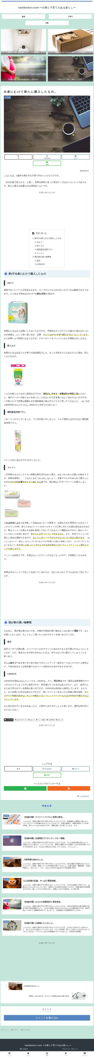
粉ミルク (40, 246)
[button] (87, 591)
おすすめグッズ (22, 720)
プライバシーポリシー (70, 1049)
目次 (38, 233)
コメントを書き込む (47, 1017)
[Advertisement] (47, 210)
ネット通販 (41, 720)
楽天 (38, 260)
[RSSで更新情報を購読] (68, 788)
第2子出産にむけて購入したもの (48, 238)
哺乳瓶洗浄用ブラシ (45, 249)
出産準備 (51, 720)
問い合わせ (24, 1049)
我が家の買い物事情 (43, 257)
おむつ (39, 242)
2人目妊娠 (9, 720)
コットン (40, 253)
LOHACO (41, 264)
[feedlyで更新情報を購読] (25, 788)
